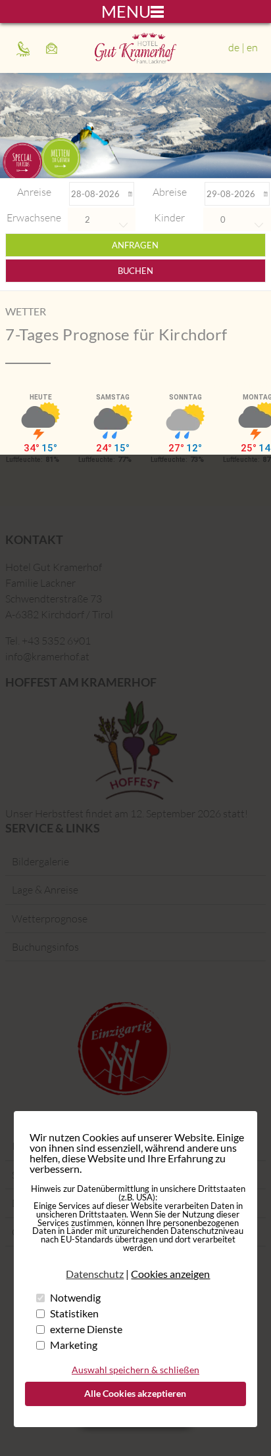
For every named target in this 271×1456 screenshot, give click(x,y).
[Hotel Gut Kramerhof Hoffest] (135, 750)
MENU (126, 11)
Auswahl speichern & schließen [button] (135, 1369)
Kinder (169, 217)
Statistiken (74, 1313)
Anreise (34, 191)
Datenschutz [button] (95, 1274)
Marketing (73, 1344)
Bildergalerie (40, 861)
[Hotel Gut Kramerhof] (135, 59)
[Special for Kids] (22, 160)
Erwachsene (34, 217)
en (252, 47)
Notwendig (75, 1297)
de (233, 47)
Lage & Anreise (45, 889)
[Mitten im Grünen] (60, 158)
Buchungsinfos (45, 946)
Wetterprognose (49, 918)
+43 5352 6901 (24, 48)
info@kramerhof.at (54, 48)
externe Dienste (86, 1329)
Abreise (170, 191)
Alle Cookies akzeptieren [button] (135, 1393)
